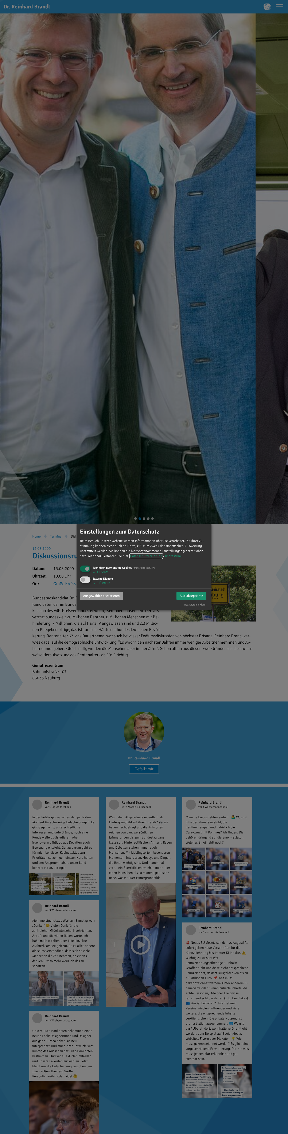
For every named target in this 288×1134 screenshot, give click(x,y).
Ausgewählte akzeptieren (101, 596)
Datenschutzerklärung (146, 556)
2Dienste (101, 583)
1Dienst (100, 572)
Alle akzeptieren (191, 596)
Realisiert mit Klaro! (195, 604)
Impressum (173, 556)
